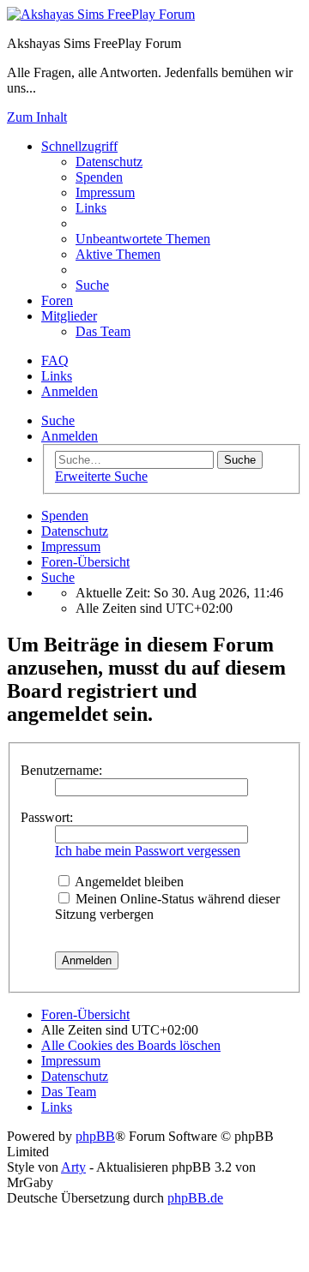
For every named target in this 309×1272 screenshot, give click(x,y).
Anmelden (69, 436)
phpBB (95, 1136)
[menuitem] (109, 161)
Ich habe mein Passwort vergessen (147, 850)
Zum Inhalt (37, 117)
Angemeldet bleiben (128, 881)
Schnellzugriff (79, 146)
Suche (58, 420)
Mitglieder (69, 316)
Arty (73, 1167)
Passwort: (47, 817)
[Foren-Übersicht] (101, 14)
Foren (57, 300)
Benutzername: (61, 770)
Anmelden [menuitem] (69, 391)
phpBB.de (195, 1198)
